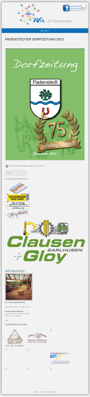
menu (46, 30)
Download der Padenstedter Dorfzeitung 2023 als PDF (26, 166)
